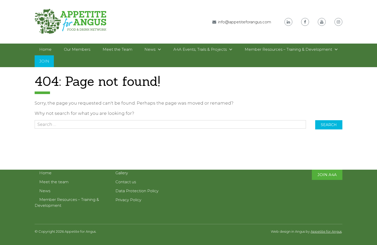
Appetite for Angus (326, 231)
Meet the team (53, 181)
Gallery (121, 172)
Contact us (125, 181)
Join (44, 61)
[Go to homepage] (70, 37)
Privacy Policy (128, 199)
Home (45, 49)
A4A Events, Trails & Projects (200, 49)
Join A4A (327, 174)
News (149, 49)
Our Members (77, 49)
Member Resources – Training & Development (288, 49)
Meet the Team (117, 49)
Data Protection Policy (136, 190)
